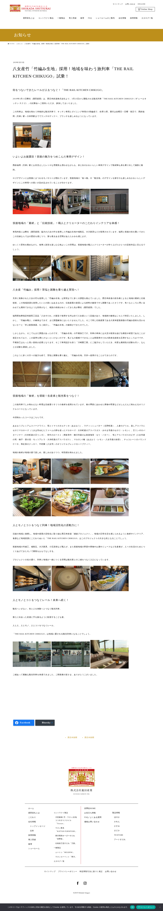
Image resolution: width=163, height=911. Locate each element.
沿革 (32, 831)
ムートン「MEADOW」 (64, 852)
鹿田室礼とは (34, 813)
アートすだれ (120, 839)
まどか (117, 830)
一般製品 (57, 848)
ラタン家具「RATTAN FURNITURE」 (66, 829)
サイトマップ (118, 4)
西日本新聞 (72, 737)
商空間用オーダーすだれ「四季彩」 (65, 837)
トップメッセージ (37, 826)
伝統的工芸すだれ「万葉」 (66, 843)
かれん (117, 822)
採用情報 (32, 835)
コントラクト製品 (61, 813)
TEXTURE (118, 835)
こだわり (32, 817)
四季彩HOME (90, 808)
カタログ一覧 (59, 861)
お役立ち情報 (90, 813)
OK (132, 907)
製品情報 (116, 813)
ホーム (31, 808)
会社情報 (32, 822)
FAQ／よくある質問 (92, 817)
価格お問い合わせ (92, 822)
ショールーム (35, 848)
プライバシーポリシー (67, 871)
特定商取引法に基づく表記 (91, 871)
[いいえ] (160, 907)
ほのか (117, 817)
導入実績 (32, 840)
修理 (30, 844)
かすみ (117, 826)
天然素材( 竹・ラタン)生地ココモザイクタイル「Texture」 (66, 820)
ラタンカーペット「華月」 (66, 857)
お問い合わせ (130, 4)
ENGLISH (141, 4)
